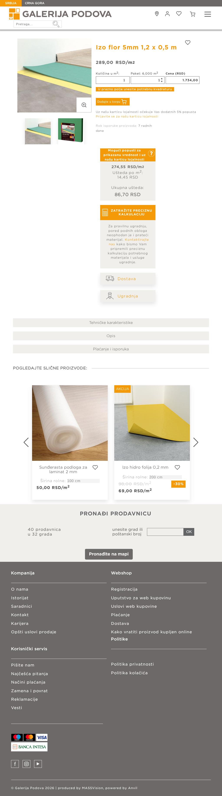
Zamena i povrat (29, 691)
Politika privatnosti (132, 664)
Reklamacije (24, 699)
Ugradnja (128, 296)
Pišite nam (22, 665)
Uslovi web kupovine (134, 606)
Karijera (20, 623)
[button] (201, 442)
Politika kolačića (129, 673)
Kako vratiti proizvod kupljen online (151, 632)
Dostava (127, 278)
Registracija (124, 589)
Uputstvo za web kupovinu (141, 598)
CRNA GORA (34, 3)
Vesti (16, 707)
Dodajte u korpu (108, 101)
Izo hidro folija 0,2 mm (145, 467)
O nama (19, 589)
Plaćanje (120, 614)
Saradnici (21, 606)
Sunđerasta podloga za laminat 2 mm (63, 469)
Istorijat (20, 598)
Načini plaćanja (28, 682)
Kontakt (20, 614)
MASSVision (92, 788)
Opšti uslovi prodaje (33, 632)
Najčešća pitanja (29, 673)
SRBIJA (10, 3)
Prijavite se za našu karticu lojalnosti (127, 116)
